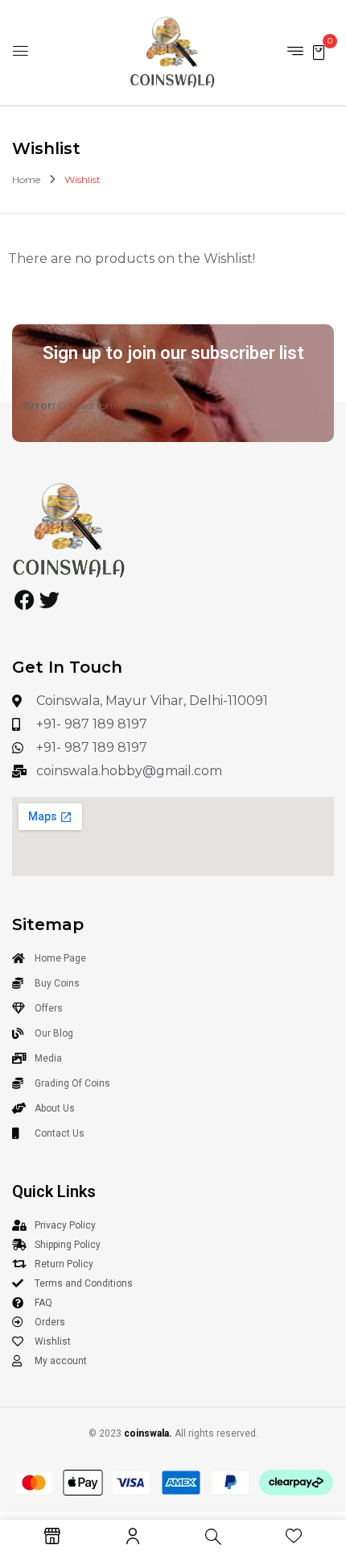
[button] (318, 51)
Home (26, 179)
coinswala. (148, 1433)
